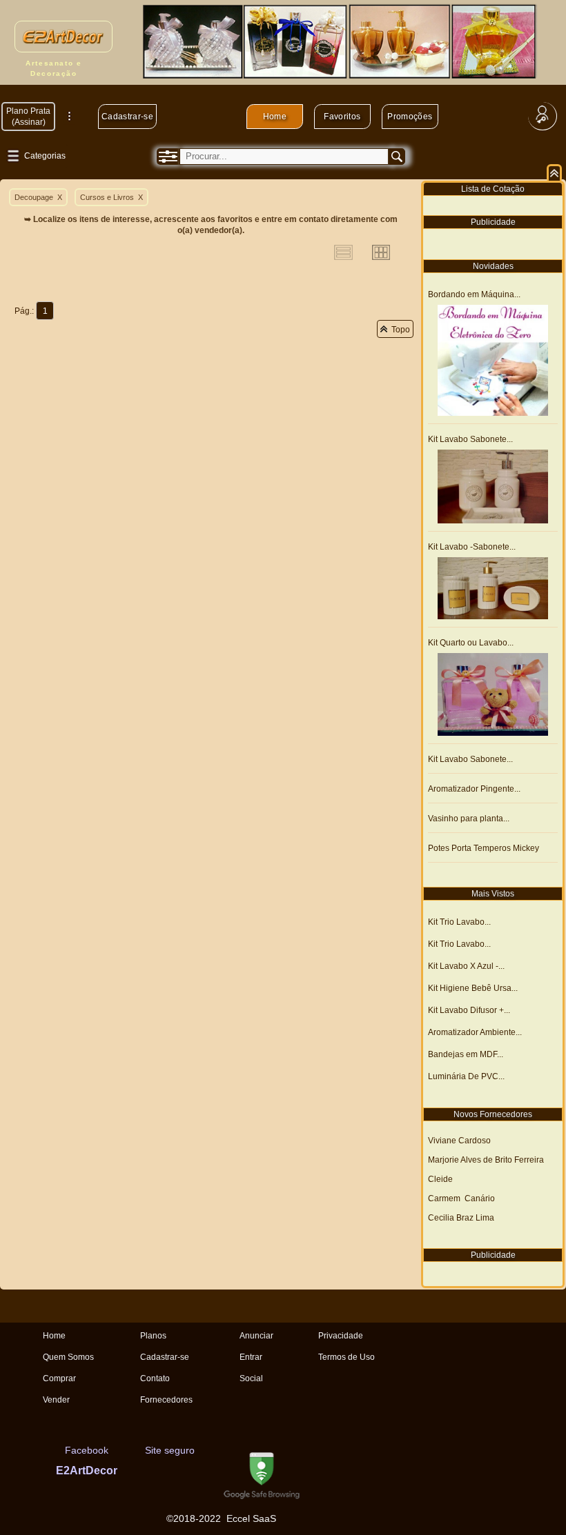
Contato (155, 1378)
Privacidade (340, 1336)
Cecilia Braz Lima (461, 1218)
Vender (56, 1400)
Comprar (59, 1378)
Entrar (251, 1357)
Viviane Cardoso (459, 1140)
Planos (153, 1336)
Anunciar (256, 1336)
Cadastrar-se (127, 116)
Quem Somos (68, 1357)
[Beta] (43, 1421)
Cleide (440, 1179)
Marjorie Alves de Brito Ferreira (486, 1160)
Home (274, 116)
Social (251, 1378)
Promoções (409, 116)
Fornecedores (166, 1400)
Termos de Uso (346, 1357)
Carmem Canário (461, 1198)
